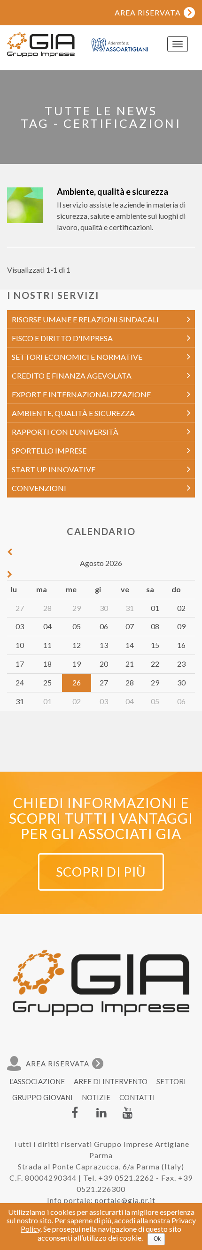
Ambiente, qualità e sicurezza (112, 191)
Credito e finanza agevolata (72, 375)
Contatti (137, 1097)
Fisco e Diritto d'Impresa (62, 338)
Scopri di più (101, 871)
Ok (157, 1238)
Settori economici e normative (77, 356)
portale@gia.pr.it (125, 1200)
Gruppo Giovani (42, 1097)
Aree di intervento (111, 1081)
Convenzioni (39, 488)
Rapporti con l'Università (65, 431)
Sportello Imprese (49, 450)
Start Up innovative (53, 469)
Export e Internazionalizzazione (81, 394)
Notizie (96, 1097)
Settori (171, 1081)
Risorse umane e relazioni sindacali (85, 319)
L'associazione (37, 1081)
